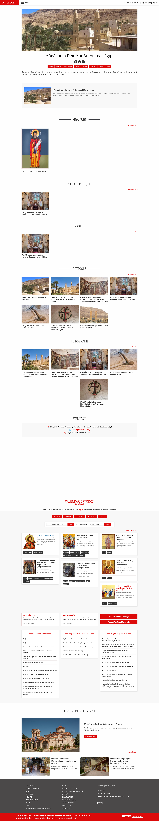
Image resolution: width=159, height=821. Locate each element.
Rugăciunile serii (28, 643)
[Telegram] (154, 2)
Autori (64, 785)
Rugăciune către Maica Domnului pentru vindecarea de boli (115, 651)
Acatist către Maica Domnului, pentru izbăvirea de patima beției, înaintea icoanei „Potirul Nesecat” (118, 646)
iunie (72, 509)
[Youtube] (140, 2)
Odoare (77, 67)
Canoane (68, 517)
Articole (84, 67)
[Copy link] (83, 61)
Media (28, 803)
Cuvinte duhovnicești (33, 788)
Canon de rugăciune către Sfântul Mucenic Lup (78, 647)
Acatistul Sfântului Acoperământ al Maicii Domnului (40, 670)
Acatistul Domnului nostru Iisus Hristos (36, 678)
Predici (110, 603)
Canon (25, 552)
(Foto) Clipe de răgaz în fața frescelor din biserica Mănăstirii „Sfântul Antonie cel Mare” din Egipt (94, 299)
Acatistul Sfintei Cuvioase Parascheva (35, 674)
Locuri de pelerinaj (68, 555)
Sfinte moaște (68, 67)
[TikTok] (146, 2)
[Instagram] (143, 2)
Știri (27, 806)
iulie (76, 509)
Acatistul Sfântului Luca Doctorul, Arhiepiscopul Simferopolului (117, 675)
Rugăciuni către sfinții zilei (79, 633)
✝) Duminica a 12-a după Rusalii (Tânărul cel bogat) (124, 588)
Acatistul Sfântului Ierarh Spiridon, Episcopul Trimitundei (117, 657)
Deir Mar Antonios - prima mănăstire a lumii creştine (94, 327)
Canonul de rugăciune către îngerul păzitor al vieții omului (39, 658)
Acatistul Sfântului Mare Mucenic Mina (114, 680)
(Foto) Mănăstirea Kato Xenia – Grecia (103, 724)
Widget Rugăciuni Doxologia (119, 622)
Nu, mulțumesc (137, 816)
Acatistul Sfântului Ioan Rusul (111, 670)
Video (40, 552)
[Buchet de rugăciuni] (133, 2)
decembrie (112, 509)
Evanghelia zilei (69, 615)
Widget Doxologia (68, 806)
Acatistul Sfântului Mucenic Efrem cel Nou (116, 662)
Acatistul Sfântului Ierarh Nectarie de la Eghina (117, 666)
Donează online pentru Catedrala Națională (113, 796)
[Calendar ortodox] (128, 2)
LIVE (124, 2)
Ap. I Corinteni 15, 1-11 (29, 623)
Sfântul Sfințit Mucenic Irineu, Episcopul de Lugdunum (124, 537)
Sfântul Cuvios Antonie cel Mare (34, 171)
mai (68, 509)
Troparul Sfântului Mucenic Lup (73, 651)
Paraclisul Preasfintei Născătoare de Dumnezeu (38, 647)
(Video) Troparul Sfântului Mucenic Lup (75, 655)
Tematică (65, 794)
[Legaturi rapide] (157, 2)
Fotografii (93, 67)
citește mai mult (90, 736)
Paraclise (79, 517)
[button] (24, 2)
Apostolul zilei (29, 615)
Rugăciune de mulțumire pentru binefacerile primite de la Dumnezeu (37, 687)
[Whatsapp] (79, 61)
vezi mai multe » (132, 125)
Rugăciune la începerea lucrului (33, 662)
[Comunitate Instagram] (151, 2)
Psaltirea (26, 666)
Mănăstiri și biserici (69, 800)
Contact (101, 67)
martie (58, 509)
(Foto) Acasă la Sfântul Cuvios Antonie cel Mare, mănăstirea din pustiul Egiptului (63, 299)
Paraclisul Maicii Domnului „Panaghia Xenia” (77, 643)
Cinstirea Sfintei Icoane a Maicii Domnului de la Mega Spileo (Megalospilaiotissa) (46, 564)
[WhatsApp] (148, 2)
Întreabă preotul (32, 800)
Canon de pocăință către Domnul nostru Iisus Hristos (38, 652)
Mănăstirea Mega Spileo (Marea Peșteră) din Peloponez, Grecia (121, 760)
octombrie (96, 509)
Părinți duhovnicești (69, 788)
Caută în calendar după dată (83, 524)
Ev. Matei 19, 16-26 (67, 623)
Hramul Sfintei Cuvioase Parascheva (38, 809)
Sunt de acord (126, 816)
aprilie (64, 509)
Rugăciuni (91, 517)
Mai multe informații (70, 818)
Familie (28, 791)
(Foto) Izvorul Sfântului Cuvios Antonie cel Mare (33, 327)
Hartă (108, 67)
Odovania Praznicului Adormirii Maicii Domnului (85, 537)
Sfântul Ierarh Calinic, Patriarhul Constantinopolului (124, 563)
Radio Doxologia (67, 809)
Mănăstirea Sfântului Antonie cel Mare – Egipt (74, 90)
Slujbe (102, 517)
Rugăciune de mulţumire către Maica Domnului (38, 682)
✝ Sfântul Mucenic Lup (45, 535)
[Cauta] (135, 2)
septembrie (88, 509)
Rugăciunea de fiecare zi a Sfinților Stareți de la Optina (38, 693)
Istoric (51, 67)
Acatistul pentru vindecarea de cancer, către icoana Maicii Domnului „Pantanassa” (119, 640)
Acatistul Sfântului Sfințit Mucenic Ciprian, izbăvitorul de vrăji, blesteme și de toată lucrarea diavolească (118, 686)
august (81, 509)
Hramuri (58, 67)
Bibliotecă (29, 797)
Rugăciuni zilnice (40, 633)
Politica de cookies (104, 794)
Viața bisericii (31, 785)
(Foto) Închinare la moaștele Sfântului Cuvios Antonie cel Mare (34, 214)
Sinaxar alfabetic (68, 797)
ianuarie (45, 509)
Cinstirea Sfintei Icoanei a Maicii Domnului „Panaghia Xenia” (86, 566)
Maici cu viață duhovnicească (72, 791)
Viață (30, 552)
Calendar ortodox (79, 502)
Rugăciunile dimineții (30, 639)
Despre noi (101, 791)
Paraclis (65, 581)
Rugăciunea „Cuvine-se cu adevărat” (75, 639)
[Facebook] (138, 2)
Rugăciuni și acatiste (119, 633)
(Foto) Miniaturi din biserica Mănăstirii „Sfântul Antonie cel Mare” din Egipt (62, 328)
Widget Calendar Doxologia (119, 616)
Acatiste (57, 517)
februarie (52, 509)
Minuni (72, 552)
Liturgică (29, 794)
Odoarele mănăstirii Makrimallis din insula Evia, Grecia (63, 760)
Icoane (35, 552)
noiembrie (104, 509)
